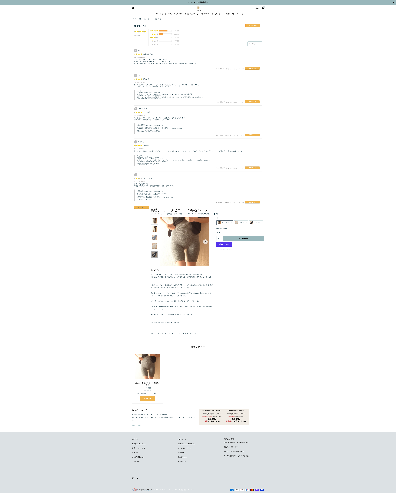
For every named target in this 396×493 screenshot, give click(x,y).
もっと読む (141, 207)
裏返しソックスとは (191, 14)
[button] (205, 241)
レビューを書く (253, 25)
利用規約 (181, 452)
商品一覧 (163, 14)
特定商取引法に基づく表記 (186, 443)
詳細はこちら (136, 425)
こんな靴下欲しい (217, 14)
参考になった (252, 68)
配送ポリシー (182, 461)
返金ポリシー (182, 457)
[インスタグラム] (133, 478)
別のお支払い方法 (224, 249)
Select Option (253, 44)
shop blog (240, 14)
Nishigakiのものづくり (175, 14)
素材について (205, 14)
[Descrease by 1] (221, 240)
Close (393, 2)
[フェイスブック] (137, 478)
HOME (155, 14)
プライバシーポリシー (185, 448)
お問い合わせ (182, 439)
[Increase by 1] (221, 236)
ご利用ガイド (230, 14)
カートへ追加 (243, 238)
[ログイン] (257, 8)
